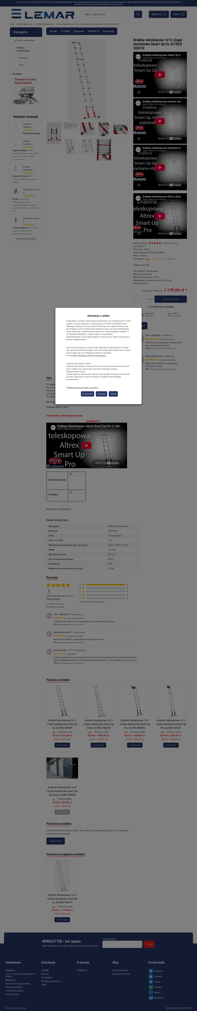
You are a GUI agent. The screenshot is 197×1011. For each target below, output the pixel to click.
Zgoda (113, 394)
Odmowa (101, 394)
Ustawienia (87, 394)
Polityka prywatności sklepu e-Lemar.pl (82, 388)
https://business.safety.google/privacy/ (89, 355)
